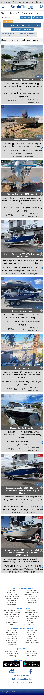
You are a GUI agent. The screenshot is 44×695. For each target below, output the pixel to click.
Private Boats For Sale (32, 592)
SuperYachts (32, 614)
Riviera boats (12, 630)
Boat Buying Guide (11, 653)
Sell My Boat (32, 600)
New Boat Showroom (32, 598)
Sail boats (12, 624)
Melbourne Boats (12, 598)
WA (38, 25)
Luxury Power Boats (32, 616)
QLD (6, 25)
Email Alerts (26, 18)
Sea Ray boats (12, 634)
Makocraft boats (12, 640)
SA (28, 25)
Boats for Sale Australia (22, 675)
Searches (19, 2)
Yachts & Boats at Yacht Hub (22, 682)
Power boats (31, 610)
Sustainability (11, 656)
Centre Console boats (12, 610)
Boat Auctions (32, 596)
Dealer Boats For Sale (32, 594)
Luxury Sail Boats (32, 618)
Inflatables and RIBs (12, 616)
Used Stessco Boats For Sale (27, 34)
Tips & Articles (32, 651)
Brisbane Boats (12, 592)
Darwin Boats (32, 590)
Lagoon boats (32, 634)
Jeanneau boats (12, 638)
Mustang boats (12, 644)
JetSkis (12, 620)
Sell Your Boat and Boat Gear (22, 679)
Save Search (38, 18)
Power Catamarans (32, 612)
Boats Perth (12, 600)
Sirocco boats (32, 632)
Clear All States (27, 29)
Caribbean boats (32, 638)
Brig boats (32, 636)
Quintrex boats (12, 636)
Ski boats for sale (12, 622)
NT (33, 25)
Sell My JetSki (32, 602)
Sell (6, 2)
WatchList (30, 2)
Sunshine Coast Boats (12, 596)
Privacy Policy (31, 656)
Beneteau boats (12, 632)
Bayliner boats (32, 640)
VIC (18, 25)
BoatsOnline (18, 692)
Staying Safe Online (11, 651)
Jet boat (12, 618)
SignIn (39, 2)
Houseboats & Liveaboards (32, 621)
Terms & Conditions (31, 653)
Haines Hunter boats (32, 642)
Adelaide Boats (12, 602)
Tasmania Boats (12, 604)
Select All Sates (16, 29)
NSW (12, 25)
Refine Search (8, 21)
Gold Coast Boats (12, 594)
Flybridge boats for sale (32, 624)
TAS (23, 25)
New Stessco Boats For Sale (9, 34)
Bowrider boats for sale (12, 612)
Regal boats (12, 642)
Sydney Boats (12, 590)
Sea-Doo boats (32, 630)
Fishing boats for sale (12, 614)
